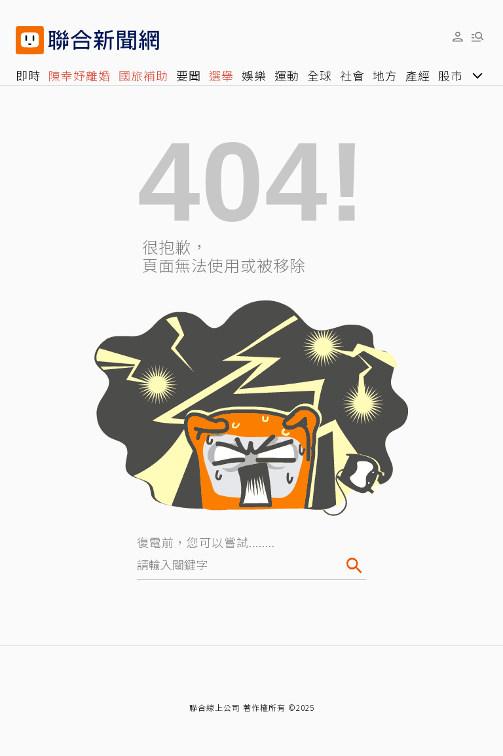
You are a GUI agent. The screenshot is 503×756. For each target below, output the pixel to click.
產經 (417, 75)
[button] (458, 36)
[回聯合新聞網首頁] (30, 40)
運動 (286, 75)
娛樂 (254, 75)
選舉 (221, 75)
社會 (352, 75)
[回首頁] (104, 40)
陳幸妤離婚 (79, 75)
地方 (385, 75)
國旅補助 (143, 75)
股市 (450, 75)
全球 (319, 75)
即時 (28, 75)
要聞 (188, 75)
